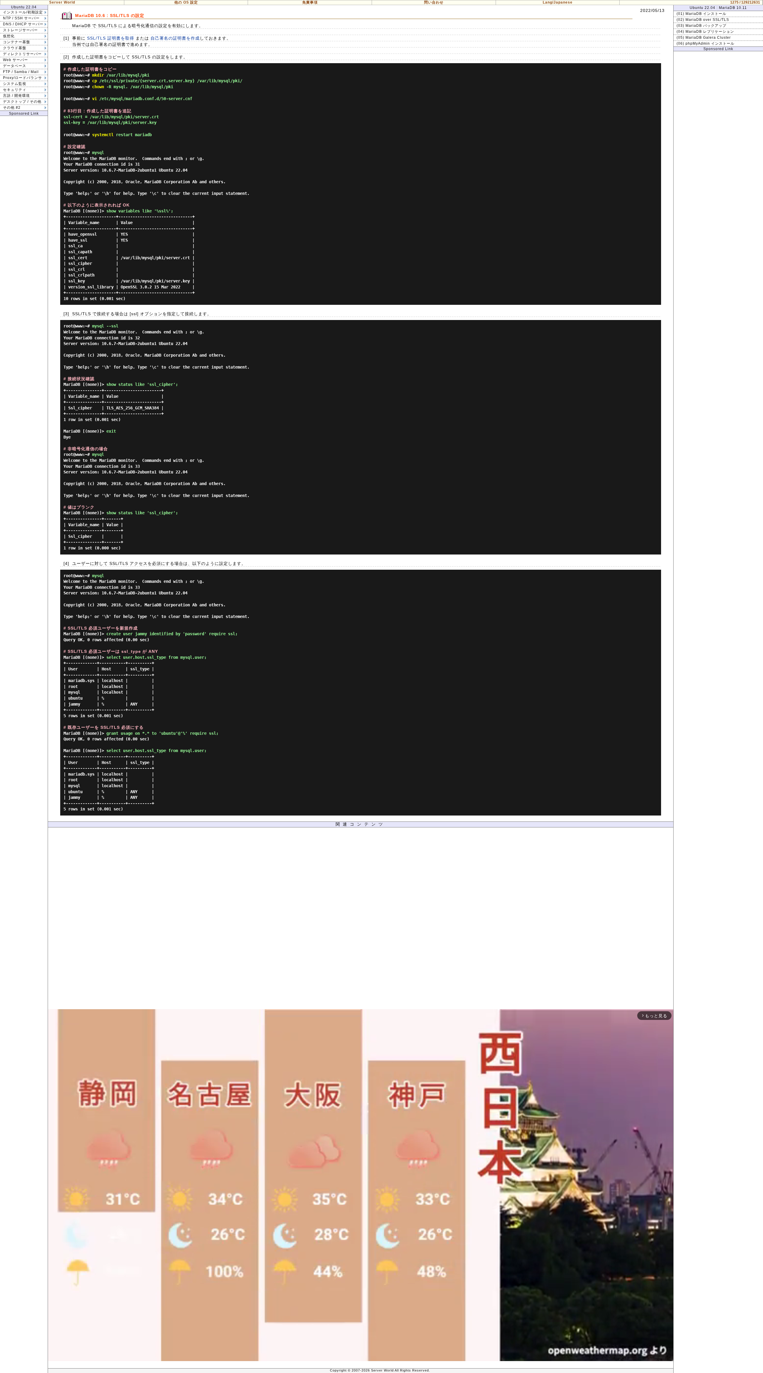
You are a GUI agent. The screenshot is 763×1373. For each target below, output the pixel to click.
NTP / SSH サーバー (21, 18)
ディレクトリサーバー (22, 54)
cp (94, 80)
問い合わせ (433, 2)
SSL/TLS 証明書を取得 (110, 38)
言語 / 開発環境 (16, 95)
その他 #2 (12, 107)
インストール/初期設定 (23, 12)
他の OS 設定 (186, 2)
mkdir (98, 75)
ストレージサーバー (20, 30)
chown (98, 86)
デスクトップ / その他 (22, 101)
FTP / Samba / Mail (21, 72)
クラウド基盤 (14, 48)
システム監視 (14, 84)
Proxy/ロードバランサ (22, 78)
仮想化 (9, 36)
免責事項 (310, 2)
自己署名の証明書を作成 (175, 38)
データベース (14, 66)
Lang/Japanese (558, 2)
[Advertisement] (360, 919)
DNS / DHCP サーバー (23, 24)
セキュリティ (14, 89)
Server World (62, 2)
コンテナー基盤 (16, 42)
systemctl (103, 134)
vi (94, 98)
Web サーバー (15, 60)
